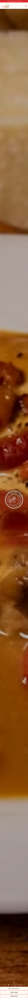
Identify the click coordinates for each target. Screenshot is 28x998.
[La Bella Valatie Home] (8, 6)
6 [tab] (15, 985)
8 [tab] (19, 985)
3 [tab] (8, 985)
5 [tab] (13, 985)
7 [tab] (17, 985)
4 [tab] (10, 985)
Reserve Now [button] (14, 996)
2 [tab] (6, 985)
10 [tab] (24, 985)
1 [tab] (4, 985)
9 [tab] (22, 985)
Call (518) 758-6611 (14, 988)
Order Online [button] (14, 992)
